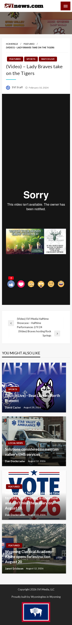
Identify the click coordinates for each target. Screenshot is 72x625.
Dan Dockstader (15, 461)
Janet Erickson (14, 568)
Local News (15, 443)
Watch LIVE (48, 59)
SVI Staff (17, 87)
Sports (31, 59)
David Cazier (13, 407)
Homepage (12, 44)
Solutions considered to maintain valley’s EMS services (32, 451)
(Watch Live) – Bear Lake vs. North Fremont (32, 398)
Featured (29, 44)
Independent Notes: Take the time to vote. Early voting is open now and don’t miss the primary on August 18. (32, 500)
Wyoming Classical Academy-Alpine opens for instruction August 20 (29, 556)
